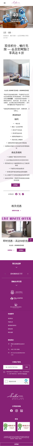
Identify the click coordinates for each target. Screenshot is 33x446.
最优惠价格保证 (12, 325)
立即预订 (15, 185)
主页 (4, 32)
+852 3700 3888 (15, 349)
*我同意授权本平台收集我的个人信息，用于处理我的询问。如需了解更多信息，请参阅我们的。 (17, 372)
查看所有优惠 (15, 210)
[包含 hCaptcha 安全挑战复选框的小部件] (16, 381)
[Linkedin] (21, 411)
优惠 (9, 32)
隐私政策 (10, 329)
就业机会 (10, 318)
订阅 (26, 367)
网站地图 (10, 332)
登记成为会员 (16, 115)
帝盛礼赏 (10, 322)
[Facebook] (11, 411)
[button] (28, 274)
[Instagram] (16, 411)
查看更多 (10, 250)
